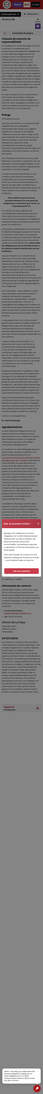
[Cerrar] (38, 524)
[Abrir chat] (37, 1088)
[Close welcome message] (37, 1071)
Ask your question (21, 571)
